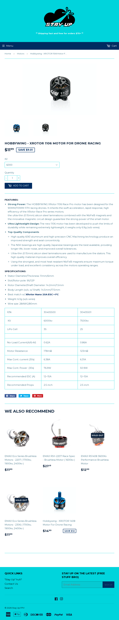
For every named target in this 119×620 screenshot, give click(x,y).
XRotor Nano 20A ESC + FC (42, 294)
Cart (114, 45)
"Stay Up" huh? (13, 579)
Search (9, 587)
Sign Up (108, 585)
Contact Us (11, 583)
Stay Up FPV (18, 608)
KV (6, 159)
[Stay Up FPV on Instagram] (61, 599)
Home (8, 53)
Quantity (9, 172)
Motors (20, 53)
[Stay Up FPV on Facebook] (56, 599)
